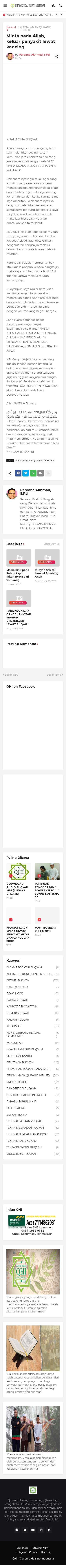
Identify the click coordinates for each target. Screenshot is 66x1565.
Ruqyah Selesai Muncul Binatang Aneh (46, 573)
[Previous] (57, 15)
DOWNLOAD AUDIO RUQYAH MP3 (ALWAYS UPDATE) (17, 889)
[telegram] (49, 1530)
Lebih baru (12, 674)
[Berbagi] (57, 56)
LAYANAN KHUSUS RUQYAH (33, 1049)
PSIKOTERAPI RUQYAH (33, 1088)
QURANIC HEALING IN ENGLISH (33, 1095)
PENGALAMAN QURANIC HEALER (35, 28)
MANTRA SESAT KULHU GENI (45, 929)
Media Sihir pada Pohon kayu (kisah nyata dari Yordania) (17, 575)
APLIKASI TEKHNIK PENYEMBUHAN (33, 974)
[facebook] (17, 1530)
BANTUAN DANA (33, 987)
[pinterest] (41, 1530)
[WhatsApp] (33, 473)
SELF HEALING (33, 1108)
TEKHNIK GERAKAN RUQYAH (33, 1127)
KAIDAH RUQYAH (33, 1019)
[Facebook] (18, 473)
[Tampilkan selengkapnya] (48, 473)
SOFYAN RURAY (33, 1114)
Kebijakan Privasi (27, 1552)
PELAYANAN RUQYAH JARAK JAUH (33, 1069)
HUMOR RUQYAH (33, 1013)
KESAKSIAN (33, 1026)
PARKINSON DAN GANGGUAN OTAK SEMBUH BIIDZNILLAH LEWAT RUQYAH (18, 617)
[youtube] (33, 1530)
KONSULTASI (33, 1042)
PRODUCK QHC (33, 1082)
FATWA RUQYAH (33, 1000)
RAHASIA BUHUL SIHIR (33, 1101)
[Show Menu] (5, 6)
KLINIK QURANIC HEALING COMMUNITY (32, 1034)
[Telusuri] (61, 6)
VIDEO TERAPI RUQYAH (33, 1153)
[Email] (40, 473)
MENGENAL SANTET (33, 1056)
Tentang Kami (40, 1547)
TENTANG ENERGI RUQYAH (33, 1147)
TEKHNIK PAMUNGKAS (33, 1140)
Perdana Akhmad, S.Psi (35, 492)
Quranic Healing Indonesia (37, 1558)
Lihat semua (52, 544)
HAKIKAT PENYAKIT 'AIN (33, 1006)
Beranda (11, 28)
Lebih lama (54, 674)
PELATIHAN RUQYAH (33, 1062)
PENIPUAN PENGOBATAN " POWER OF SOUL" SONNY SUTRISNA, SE (47, 890)
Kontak (45, 1552)
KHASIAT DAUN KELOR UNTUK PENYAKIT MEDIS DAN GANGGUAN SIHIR (31, 14)
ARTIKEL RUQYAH (33, 980)
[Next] (61, 15)
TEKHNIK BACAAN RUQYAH (33, 1121)
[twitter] (25, 1530)
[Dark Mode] (53, 6)
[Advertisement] (33, 100)
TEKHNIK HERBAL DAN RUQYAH (33, 1134)
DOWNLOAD (33, 993)
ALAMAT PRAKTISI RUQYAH (33, 967)
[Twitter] (25, 473)
